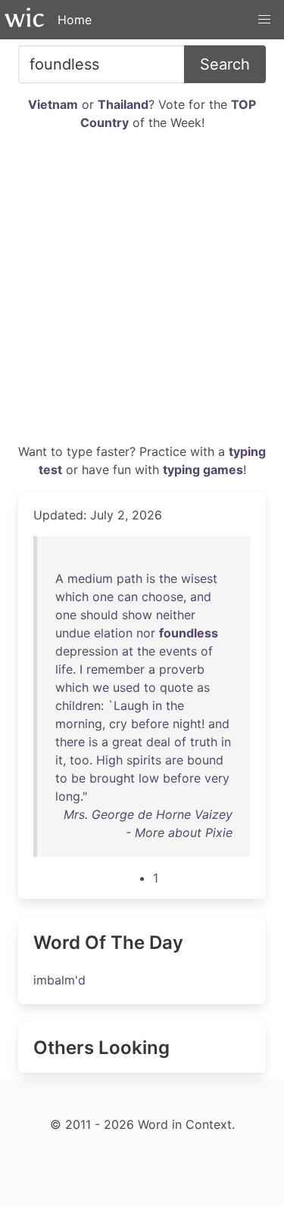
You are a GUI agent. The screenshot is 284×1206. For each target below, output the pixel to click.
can (127, 596)
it (59, 759)
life (64, 669)
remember (115, 669)
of (207, 651)
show (137, 614)
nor (145, 632)
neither (175, 614)
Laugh (131, 705)
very (216, 778)
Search (225, 64)
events (178, 651)
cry (118, 723)
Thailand (123, 104)
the (168, 578)
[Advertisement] (142, 293)
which (72, 596)
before (150, 723)
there (70, 741)
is (150, 578)
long (67, 796)
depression (86, 651)
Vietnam (53, 104)
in (157, 705)
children (78, 705)
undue (72, 632)
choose (162, 596)
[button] (264, 19)
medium (90, 578)
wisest (199, 578)
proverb (181, 669)
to (150, 687)
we (100, 687)
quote (176, 687)
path (129, 578)
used (126, 687)
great (127, 741)
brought (112, 778)
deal (158, 741)
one (103, 596)
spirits (143, 759)
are (174, 759)
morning (78, 723)
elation (113, 632)
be (78, 778)
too (79, 759)
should (99, 614)
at (127, 651)
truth (203, 741)
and (200, 596)
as (203, 687)
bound (205, 759)
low (149, 778)
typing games (203, 469)
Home (75, 19)
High (109, 759)
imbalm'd (59, 979)
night (187, 723)
